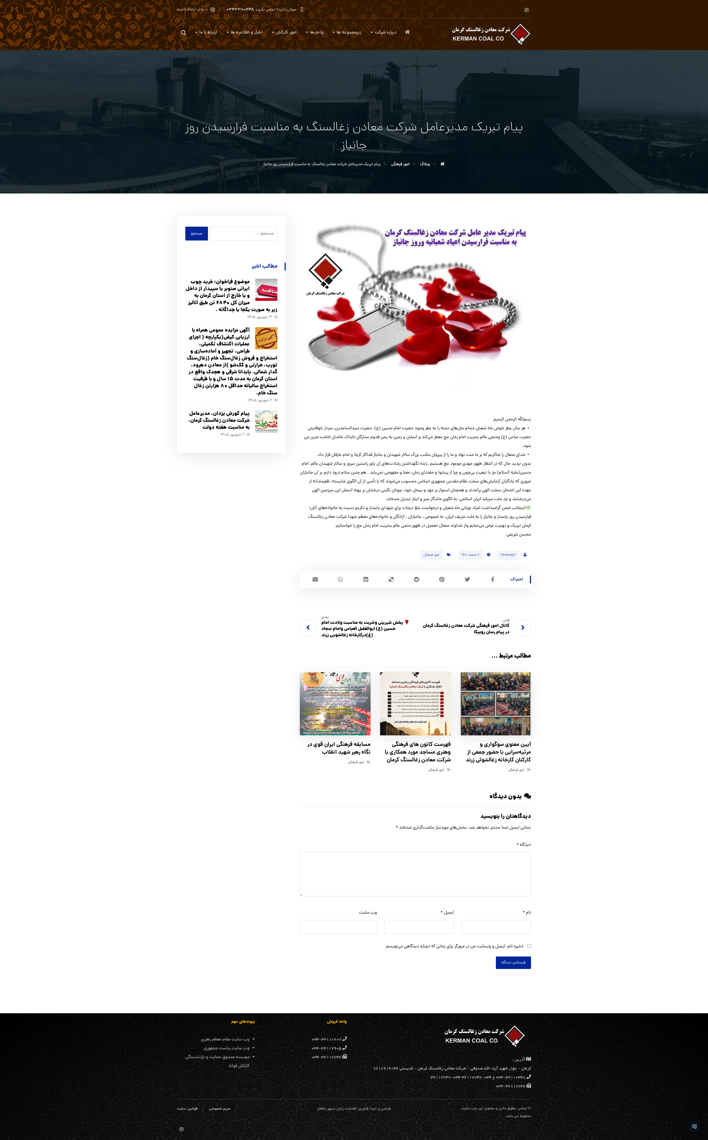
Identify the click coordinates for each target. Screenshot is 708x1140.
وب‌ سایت (368, 912)
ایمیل (447, 912)
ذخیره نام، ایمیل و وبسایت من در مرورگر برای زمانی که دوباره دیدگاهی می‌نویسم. (454, 946)
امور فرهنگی (431, 555)
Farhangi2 (508, 555)
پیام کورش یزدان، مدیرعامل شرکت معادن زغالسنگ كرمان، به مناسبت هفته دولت (219, 421)
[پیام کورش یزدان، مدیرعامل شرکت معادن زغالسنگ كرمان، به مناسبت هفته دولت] (266, 421)
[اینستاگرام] (526, 10)
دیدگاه (524, 845)
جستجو (196, 234)
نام (527, 912)
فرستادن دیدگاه (513, 963)
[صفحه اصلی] (442, 164)
